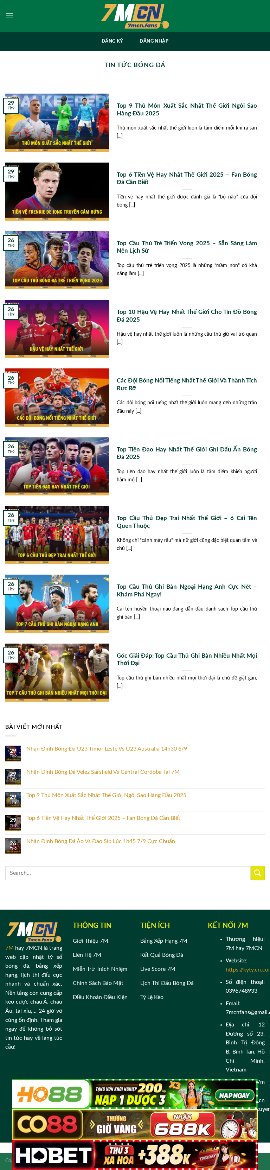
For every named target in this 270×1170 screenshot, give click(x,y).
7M (9, 948)
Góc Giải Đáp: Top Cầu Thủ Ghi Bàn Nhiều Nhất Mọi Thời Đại (187, 659)
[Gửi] (258, 873)
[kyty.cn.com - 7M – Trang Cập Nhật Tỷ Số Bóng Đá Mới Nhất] (135, 15)
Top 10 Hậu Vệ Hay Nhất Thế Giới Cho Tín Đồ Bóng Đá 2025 (187, 316)
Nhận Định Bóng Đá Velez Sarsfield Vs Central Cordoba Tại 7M (103, 772)
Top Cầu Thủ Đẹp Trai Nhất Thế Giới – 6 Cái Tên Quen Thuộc (187, 522)
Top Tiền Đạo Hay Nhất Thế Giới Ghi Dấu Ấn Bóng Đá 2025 (187, 453)
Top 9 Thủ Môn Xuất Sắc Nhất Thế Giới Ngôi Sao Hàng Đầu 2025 (187, 109)
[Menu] (9, 15)
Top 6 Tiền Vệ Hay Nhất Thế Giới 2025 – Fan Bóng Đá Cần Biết (187, 178)
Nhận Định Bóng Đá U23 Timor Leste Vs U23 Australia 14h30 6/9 (106, 749)
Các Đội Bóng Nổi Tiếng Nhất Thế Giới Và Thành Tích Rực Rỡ (187, 384)
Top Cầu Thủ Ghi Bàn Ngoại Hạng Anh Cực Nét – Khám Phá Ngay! (187, 590)
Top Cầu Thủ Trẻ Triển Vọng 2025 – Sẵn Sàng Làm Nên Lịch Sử (187, 247)
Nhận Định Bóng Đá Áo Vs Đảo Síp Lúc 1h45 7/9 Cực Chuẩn (100, 841)
